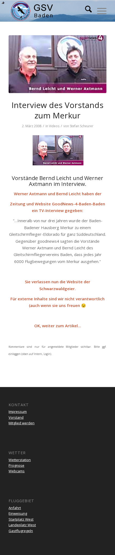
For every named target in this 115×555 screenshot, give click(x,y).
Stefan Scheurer (81, 126)
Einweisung (18, 513)
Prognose (16, 465)
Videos (54, 126)
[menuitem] (86, 11)
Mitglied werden (21, 423)
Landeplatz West (22, 524)
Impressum (18, 411)
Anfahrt (15, 507)
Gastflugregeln (21, 530)
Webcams (17, 471)
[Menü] (99, 11)
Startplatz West (21, 519)
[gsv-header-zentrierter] (48, 11)
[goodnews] (57, 64)
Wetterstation (20, 459)
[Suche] (86, 11)
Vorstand (16, 417)
